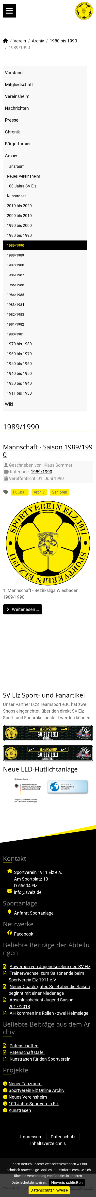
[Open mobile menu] (9, 11)
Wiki (9, 404)
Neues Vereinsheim (23, 176)
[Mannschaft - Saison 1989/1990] (48, 543)
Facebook (23, 934)
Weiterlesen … (25, 609)
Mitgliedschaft (19, 84)
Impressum (31, 1136)
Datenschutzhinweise (49, 1190)
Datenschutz (63, 1136)
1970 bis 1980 (19, 344)
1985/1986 (15, 285)
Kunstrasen (17, 196)
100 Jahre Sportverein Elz (34, 1103)
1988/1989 (15, 255)
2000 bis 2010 (19, 215)
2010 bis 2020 (19, 205)
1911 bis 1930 (19, 393)
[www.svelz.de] (84, 10)
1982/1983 (15, 314)
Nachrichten (17, 108)
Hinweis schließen (67, 1182)
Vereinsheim (17, 96)
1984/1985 (15, 295)
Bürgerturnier (18, 143)
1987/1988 (15, 265)
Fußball (19, 492)
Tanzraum (16, 166)
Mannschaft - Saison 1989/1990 (48, 450)
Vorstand (14, 72)
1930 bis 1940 (19, 383)
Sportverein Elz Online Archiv (36, 1090)
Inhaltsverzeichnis (48, 1143)
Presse (11, 120)
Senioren (59, 492)
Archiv (11, 155)
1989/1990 (15, 245)
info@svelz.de (28, 892)
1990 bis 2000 (19, 225)
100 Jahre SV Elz (21, 186)
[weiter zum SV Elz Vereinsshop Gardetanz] (48, 753)
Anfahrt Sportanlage (34, 913)
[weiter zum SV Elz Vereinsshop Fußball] (48, 733)
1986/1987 (15, 275)
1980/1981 (15, 334)
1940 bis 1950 (19, 373)
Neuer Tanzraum (25, 1083)
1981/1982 (15, 324)
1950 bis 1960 (19, 363)
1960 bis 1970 (19, 353)
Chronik (12, 131)
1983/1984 (15, 305)
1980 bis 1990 (19, 235)
